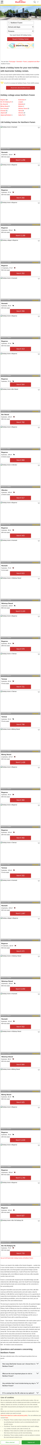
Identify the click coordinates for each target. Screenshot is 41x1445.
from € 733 (20, 1253)
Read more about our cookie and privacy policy (14, 1415)
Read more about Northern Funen (20, 88)
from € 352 (20, 273)
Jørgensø (4, 113)
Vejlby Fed (21, 115)
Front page (12, 61)
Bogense (4, 100)
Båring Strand (5, 106)
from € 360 (20, 800)
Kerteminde (22, 100)
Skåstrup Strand (23, 108)
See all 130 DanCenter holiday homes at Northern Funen (17, 1258)
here (6, 1417)
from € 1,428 (20, 762)
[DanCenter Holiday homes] (20, 2)
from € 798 (20, 724)
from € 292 (20, 198)
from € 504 (20, 384)
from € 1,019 (20, 1140)
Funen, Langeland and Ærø (31, 61)
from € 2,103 (20, 611)
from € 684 (20, 1064)
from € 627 (20, 1216)
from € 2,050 (20, 989)
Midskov (21, 106)
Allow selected (10, 1442)
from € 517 (20, 498)
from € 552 (20, 1027)
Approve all (31, 1442)
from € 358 (20, 311)
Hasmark (4, 110)
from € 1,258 (20, 160)
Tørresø (21, 110)
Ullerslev (21, 113)
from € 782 (20, 422)
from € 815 (20, 573)
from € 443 (20, 536)
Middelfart (21, 104)
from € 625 (20, 1102)
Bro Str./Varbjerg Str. (7, 102)
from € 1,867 (20, 913)
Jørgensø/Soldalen (6, 115)
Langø (20, 102)
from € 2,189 (20, 235)
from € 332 (20, 875)
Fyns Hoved (4, 108)
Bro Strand (4, 104)
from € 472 (20, 951)
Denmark (19, 61)
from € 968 (20, 460)
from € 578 (20, 649)
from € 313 (20, 349)
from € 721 (20, 687)
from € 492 (20, 838)
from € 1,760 (20, 1178)
